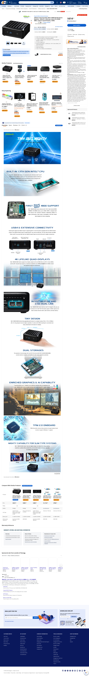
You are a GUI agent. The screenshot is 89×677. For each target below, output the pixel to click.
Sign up (35, 617)
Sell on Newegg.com (56, 638)
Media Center (39, 640)
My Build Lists (22, 647)
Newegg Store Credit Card (57, 658)
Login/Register (22, 636)
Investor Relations (40, 638)
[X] (67, 670)
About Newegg (39, 636)
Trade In (54, 663)
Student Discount (56, 656)
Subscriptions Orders (23, 652)
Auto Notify (76, 25)
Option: (40, 27)
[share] (31, 20)
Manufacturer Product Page (49, 535)
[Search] (52, 2)
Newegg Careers (40, 647)
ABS (70, 640)
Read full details (8, 539)
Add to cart (5, 81)
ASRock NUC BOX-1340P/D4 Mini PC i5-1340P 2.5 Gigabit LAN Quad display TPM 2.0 (7, 76)
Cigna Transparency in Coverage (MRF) (42, 672)
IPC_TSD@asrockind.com (54, 539)
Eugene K (69, 102)
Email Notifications (23, 650)
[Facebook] (65, 670)
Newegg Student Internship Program (43, 641)
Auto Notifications (23, 654)
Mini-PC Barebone (33, 8)
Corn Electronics (46, 508)
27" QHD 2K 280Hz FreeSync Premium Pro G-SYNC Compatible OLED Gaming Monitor (19, 105)
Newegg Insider (39, 649)
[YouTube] (77, 670)
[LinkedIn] (72, 670)
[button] (13, 2)
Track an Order (6, 638)
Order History (22, 640)
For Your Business (56, 640)
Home (3, 8)
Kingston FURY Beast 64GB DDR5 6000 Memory (7, 104)
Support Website (47, 540)
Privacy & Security (7, 643)
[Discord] (82, 670)
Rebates (54, 650)
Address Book (22, 643)
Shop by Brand (55, 649)
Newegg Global (72, 638)
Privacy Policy (13, 672)
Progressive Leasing (56, 661)
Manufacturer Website (48, 537)
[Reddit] (31, 23)
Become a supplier (56, 636)
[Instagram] (70, 670)
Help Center (6, 636)
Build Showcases (56, 659)
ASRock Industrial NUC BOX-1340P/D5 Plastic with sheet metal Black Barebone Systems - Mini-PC (37, 496)
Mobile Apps (55, 652)
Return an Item (6, 640)
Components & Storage (10, 8)
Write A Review (77, 105)
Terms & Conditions (7, 672)
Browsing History (23, 638)
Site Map (54, 647)
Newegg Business (73, 636)
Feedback (17, 129)
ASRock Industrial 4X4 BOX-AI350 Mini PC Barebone (32, 76)
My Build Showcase (23, 649)
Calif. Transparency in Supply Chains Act (28, 672)
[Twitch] (79, 670)
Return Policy (6, 641)
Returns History (22, 641)
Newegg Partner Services (57, 641)
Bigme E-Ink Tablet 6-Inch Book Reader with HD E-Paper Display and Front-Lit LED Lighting (32, 104)
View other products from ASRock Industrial (50, 543)
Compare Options (59, 26)
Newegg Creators (56, 645)
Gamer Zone (39, 643)
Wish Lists (22, 645)
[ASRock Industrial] (26, 17)
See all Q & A (58, 125)
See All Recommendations (18, 63)
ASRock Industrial (41, 8)
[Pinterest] (74, 670)
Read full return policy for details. (31, 541)
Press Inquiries (39, 645)
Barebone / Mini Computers (22, 8)
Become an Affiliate (56, 643)
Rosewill (71, 641)
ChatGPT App (55, 654)
